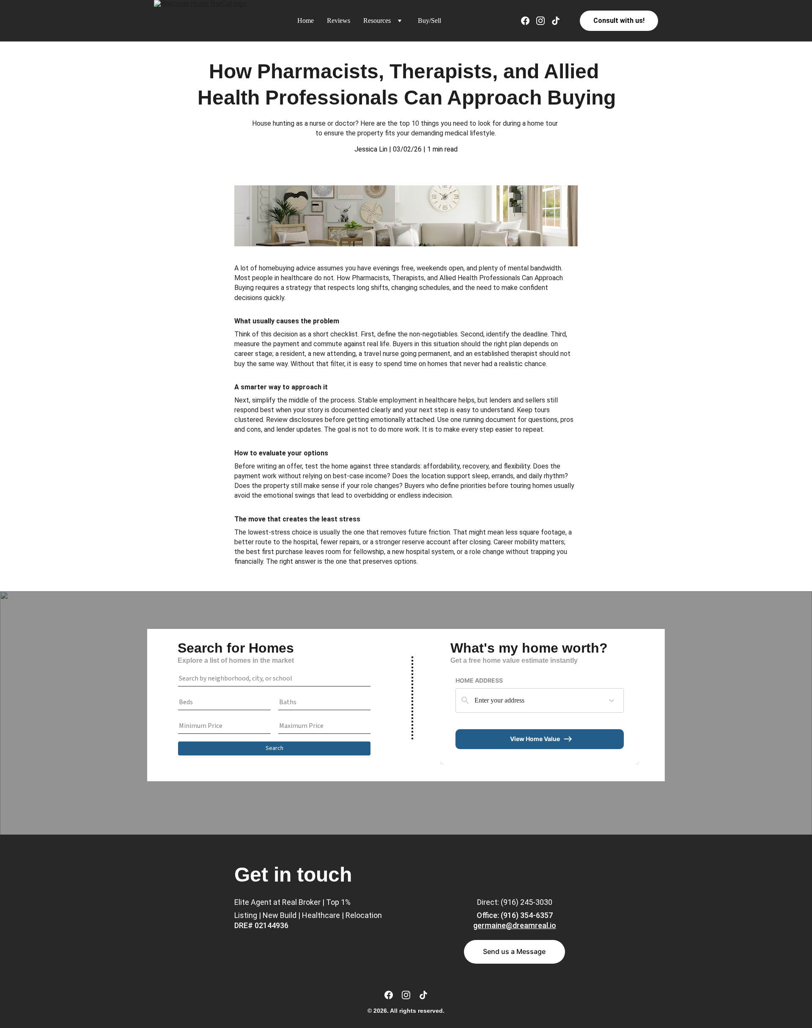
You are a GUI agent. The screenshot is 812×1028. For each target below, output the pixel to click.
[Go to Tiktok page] (555, 21)
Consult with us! (619, 21)
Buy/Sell (429, 20)
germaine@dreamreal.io (514, 925)
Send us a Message (514, 951)
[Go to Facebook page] (528, 21)
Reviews (338, 20)
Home (305, 20)
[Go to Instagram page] (543, 21)
